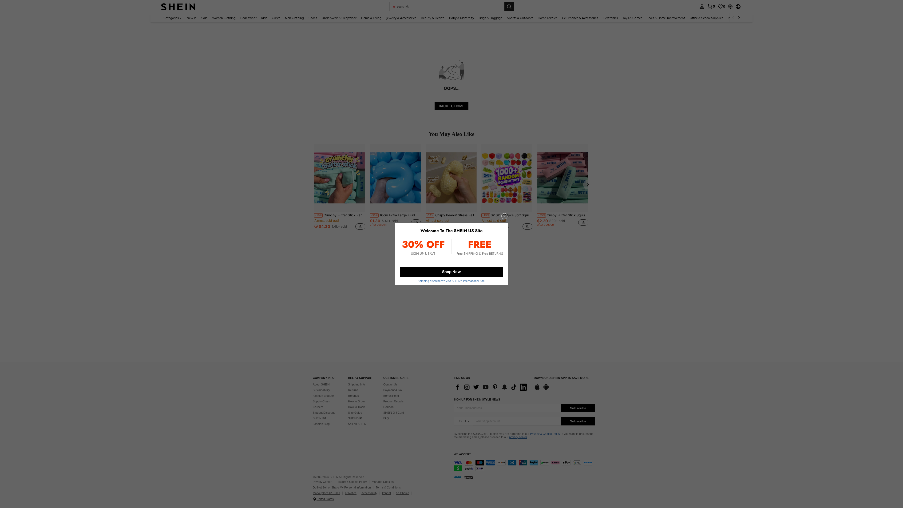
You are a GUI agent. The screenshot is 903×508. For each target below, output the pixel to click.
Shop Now (451, 271)
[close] (504, 216)
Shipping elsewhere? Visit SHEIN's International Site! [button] (451, 281)
